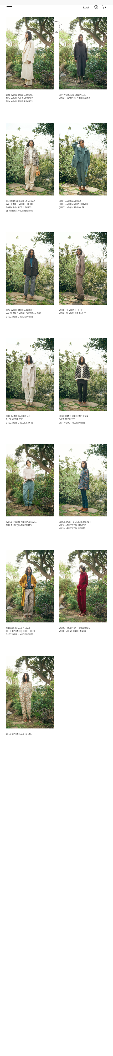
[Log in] (96, 8)
